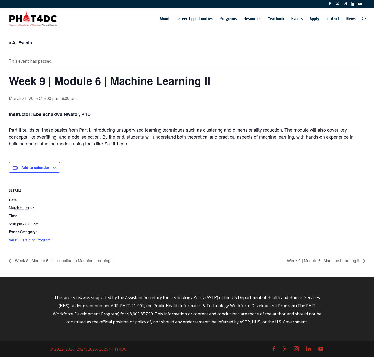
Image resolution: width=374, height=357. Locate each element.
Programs (228, 19)
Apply (314, 19)
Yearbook (276, 19)
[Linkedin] (352, 5)
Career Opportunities (195, 19)
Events (297, 19)
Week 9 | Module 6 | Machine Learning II (323, 260)
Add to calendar (35, 167)
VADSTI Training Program (29, 239)
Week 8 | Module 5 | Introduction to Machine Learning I (63, 260)
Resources (252, 19)
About (165, 19)
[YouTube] (360, 5)
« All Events (20, 43)
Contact (332, 19)
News (351, 19)
